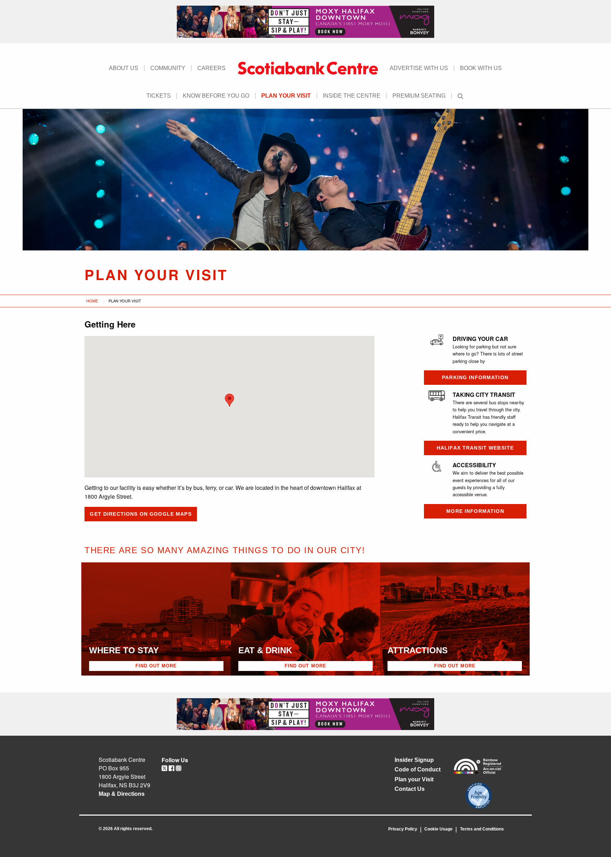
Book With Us (481, 68)
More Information (475, 511)
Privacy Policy (402, 829)
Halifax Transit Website (475, 448)
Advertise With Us (419, 68)
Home (92, 300)
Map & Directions (122, 794)
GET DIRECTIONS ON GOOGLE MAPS (140, 514)
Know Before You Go (216, 96)
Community (167, 68)
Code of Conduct (418, 769)
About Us (123, 68)
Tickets (158, 96)
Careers (211, 68)
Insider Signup (414, 760)
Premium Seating (419, 96)
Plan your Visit (286, 96)
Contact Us (410, 789)
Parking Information (475, 377)
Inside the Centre (351, 96)
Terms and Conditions (482, 829)
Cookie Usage (438, 829)
